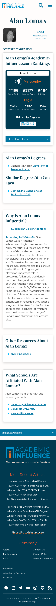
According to (20, 237)
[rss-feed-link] (50, 588)
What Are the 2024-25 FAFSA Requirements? (30, 490)
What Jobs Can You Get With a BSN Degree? (30, 520)
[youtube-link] (28, 588)
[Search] (41, 5)
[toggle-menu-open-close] (50, 5)
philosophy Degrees (28, 117)
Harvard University (22, 413)
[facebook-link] (6, 588)
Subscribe (8, 568)
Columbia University (23, 409)
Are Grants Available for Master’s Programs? (29, 499)
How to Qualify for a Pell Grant (22, 494)
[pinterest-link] (42, 588)
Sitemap (7, 577)
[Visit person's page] (28, 124)
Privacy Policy (40, 554)
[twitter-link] (21, 588)
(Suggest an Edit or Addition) (28, 228)
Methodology (10, 554)
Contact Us (39, 549)
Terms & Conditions (43, 558)
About (6, 549)
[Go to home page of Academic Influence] (13, 5)
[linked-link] (13, 588)
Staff (5, 558)
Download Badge (18, 139)
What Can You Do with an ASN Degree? (28, 511)
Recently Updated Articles (28, 532)
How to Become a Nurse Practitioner (26, 524)
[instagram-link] (35, 588)
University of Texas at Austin (28, 404)
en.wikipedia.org (21, 354)
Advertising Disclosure (14, 573)
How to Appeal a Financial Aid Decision (27, 481)
